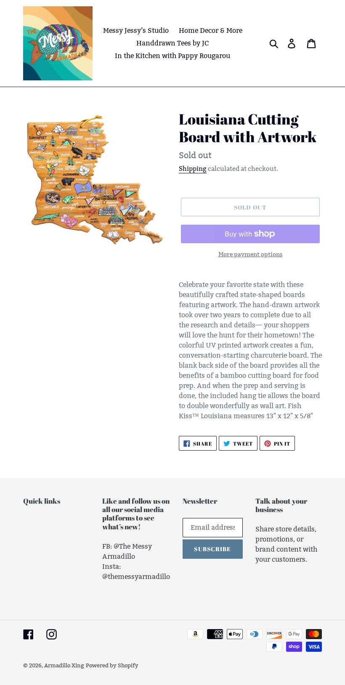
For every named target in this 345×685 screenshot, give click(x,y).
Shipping (193, 169)
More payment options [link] (250, 254)
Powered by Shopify (112, 665)
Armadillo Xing (64, 665)
